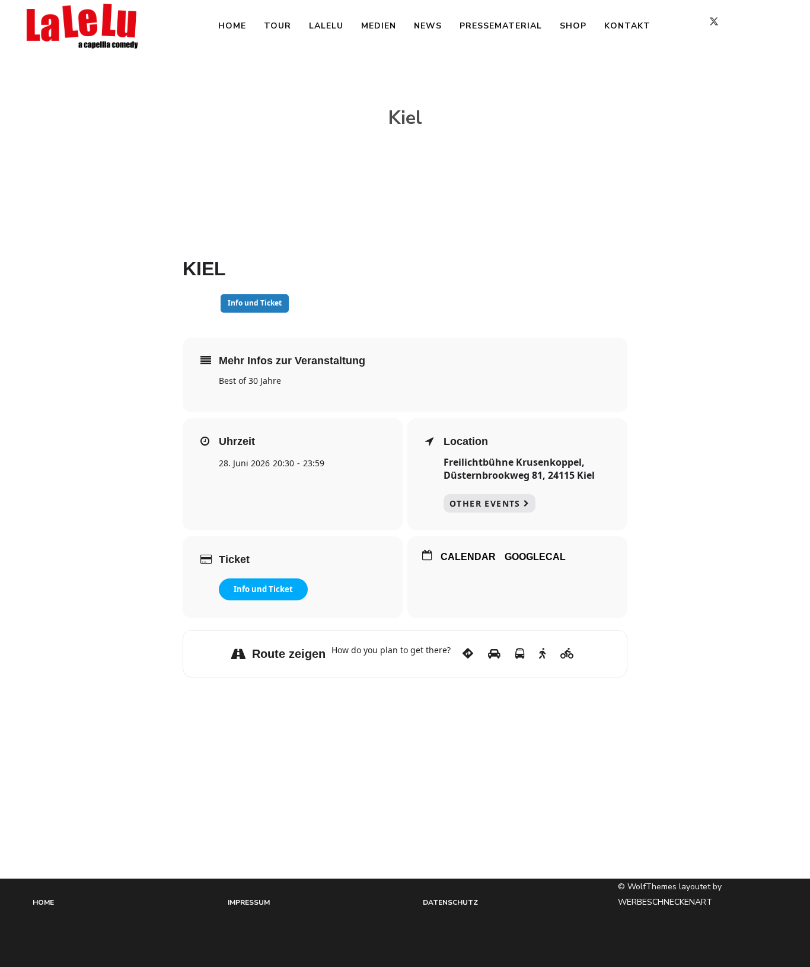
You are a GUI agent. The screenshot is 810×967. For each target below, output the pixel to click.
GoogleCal (535, 557)
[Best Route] (468, 653)
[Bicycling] (567, 653)
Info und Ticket (263, 589)
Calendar (468, 557)
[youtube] (784, 26)
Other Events (485, 503)
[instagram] (754, 26)
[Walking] (542, 653)
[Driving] (494, 653)
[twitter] (718, 26)
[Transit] (519, 653)
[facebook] (683, 26)
